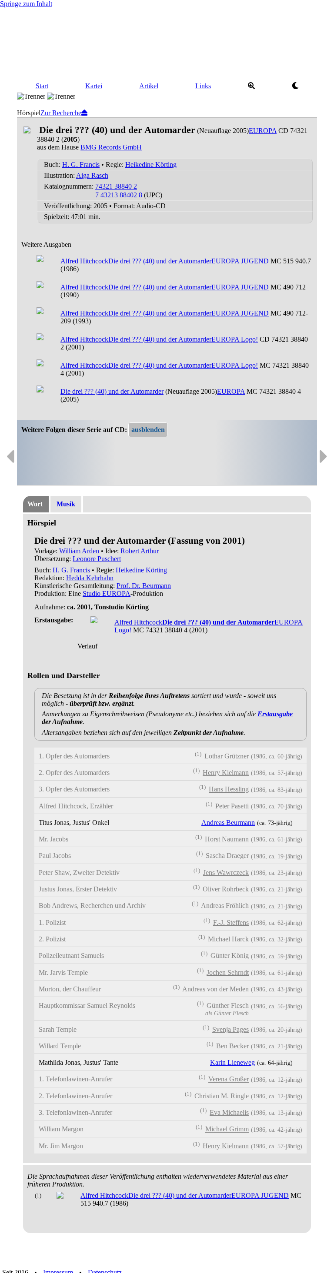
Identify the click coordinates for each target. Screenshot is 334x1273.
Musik (66, 504)
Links (203, 86)
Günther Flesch (228, 1006)
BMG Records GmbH (111, 147)
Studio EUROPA (106, 593)
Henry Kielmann (226, 772)
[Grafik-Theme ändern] (295, 86)
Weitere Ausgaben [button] (46, 244)
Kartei (93, 86)
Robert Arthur (139, 551)
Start (42, 86)
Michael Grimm (227, 1129)
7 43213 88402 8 (118, 195)
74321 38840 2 (116, 186)
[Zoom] (251, 86)
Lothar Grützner (226, 756)
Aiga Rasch (92, 175)
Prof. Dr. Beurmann (144, 585)
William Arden (79, 551)
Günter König (229, 956)
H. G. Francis (81, 164)
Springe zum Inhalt (26, 3)
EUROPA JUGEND (240, 261)
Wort (35, 504)
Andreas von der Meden (215, 989)
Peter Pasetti (232, 806)
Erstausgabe (275, 714)
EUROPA (263, 130)
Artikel (148, 86)
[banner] (167, 42)
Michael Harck (228, 939)
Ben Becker (232, 1046)
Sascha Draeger (227, 856)
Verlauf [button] (87, 646)
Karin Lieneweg (232, 1062)
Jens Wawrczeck (226, 872)
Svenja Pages (230, 1029)
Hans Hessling (229, 789)
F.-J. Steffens (231, 922)
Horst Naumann (227, 839)
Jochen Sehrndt (228, 972)
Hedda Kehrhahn (90, 578)
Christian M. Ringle (221, 1096)
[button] (148, 429)
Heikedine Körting (151, 164)
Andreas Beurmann (228, 822)
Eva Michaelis (229, 1112)
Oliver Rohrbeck (226, 889)
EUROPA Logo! (234, 339)
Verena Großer (228, 1079)
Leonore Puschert (97, 558)
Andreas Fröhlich (225, 906)
